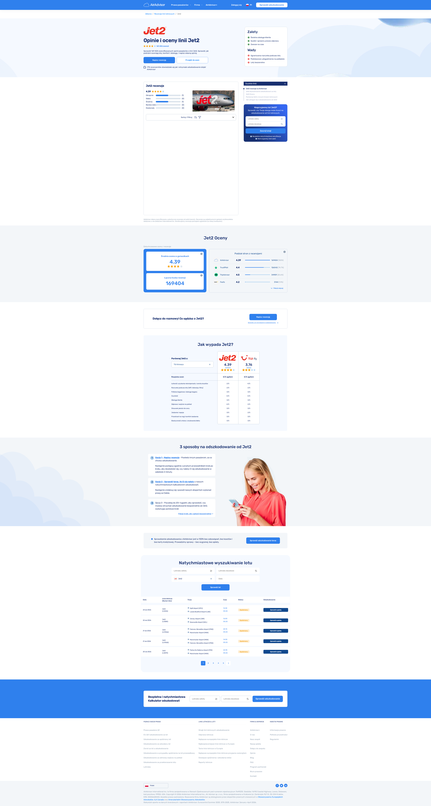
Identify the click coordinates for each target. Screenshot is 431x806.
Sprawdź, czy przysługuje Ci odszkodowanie (262, 322)
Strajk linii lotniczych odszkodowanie (214, 730)
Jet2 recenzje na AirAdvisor (256, 89)
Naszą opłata (255, 744)
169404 (228, 368)
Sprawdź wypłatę (275, 610)
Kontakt (253, 776)
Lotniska (147, 767)
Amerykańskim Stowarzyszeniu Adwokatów (186, 800)
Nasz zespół (255, 739)
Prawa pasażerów (179, 5)
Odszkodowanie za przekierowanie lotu (160, 762)
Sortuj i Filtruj (186, 117)
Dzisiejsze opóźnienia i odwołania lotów (215, 758)
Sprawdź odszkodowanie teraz (263, 540)
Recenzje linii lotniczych (164, 14)
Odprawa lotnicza (206, 735)
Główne (148, 14)
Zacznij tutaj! (265, 131)
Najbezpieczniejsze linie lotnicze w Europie (216, 744)
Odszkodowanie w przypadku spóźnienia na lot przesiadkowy (169, 753)
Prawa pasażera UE (152, 730)
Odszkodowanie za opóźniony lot (157, 739)
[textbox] (264, 119)
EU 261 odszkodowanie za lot (156, 735)
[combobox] (266, 118)
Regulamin (274, 739)
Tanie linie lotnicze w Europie (211, 748)
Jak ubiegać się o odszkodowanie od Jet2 (261, 100)
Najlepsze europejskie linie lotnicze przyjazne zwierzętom (222, 753)
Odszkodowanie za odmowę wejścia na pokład (163, 758)
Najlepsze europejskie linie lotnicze (213, 739)
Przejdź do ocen (192, 60)
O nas (252, 735)
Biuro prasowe (256, 771)
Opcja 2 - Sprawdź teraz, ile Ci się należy (174, 481)
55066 (249, 368)
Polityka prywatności (278, 735)
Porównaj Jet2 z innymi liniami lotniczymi (261, 97)
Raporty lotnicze (205, 762)
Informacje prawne (278, 730)
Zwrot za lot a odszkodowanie (156, 748)
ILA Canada (159, 800)
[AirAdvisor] (155, 5)
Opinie (252, 753)
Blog (252, 758)
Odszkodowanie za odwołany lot (157, 744)
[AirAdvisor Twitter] (281, 785)
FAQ (251, 762)
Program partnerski (258, 767)
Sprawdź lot (215, 587)
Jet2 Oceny (250, 94)
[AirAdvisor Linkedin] (285, 785)
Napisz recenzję (159, 60)
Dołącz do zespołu (257, 748)
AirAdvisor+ (211, 5)
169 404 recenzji (162, 46)
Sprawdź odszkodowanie (272, 5)
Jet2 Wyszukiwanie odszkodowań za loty (261, 91)
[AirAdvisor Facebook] (277, 785)
